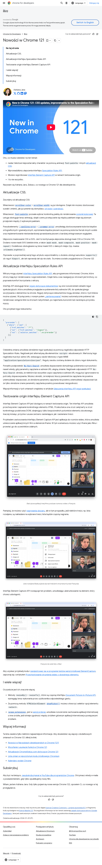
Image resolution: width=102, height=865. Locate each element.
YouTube (72, 835)
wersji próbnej (39, 712)
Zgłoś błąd (7, 831)
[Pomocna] (93, 34)
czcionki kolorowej (84, 214)
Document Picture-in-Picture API (81, 695)
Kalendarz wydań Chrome (19, 761)
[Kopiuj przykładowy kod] (97, 317)
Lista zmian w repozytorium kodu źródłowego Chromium (33, 756)
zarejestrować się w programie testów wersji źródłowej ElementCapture (63, 671)
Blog (5, 10)
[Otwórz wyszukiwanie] (61, 2)
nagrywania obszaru (35, 511)
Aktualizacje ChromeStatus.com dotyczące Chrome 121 (33, 752)
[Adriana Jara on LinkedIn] (22, 94)
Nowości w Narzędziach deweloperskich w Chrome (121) (33, 743)
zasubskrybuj (28, 775)
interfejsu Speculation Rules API (37, 273)
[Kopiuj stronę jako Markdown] (55, 40)
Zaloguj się (94, 3)
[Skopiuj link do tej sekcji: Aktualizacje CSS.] (28, 192)
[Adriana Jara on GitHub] (18, 94)
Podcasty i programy (44, 843)
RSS (70, 843)
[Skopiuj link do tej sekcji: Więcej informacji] (28, 726)
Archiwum (40, 839)
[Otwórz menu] (3, 3)
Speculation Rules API (52, 170)
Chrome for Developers (12, 34)
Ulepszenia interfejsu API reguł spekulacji (72, 389)
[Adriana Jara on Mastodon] (25, 94)
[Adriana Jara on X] (15, 94)
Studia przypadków (43, 835)
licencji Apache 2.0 (26, 811)
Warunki (6, 853)
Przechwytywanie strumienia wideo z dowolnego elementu (52, 675)
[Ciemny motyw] (93, 317)
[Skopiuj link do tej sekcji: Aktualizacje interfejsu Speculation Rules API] (65, 266)
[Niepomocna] (97, 34)
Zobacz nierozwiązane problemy (16, 835)
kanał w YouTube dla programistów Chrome (54, 775)
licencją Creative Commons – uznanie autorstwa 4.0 (66, 808)
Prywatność (16, 853)
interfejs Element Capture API (41, 175)
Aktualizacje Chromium (45, 831)
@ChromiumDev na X (77, 831)
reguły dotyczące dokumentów (43, 286)
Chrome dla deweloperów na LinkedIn (84, 839)
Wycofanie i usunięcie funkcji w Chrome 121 (27, 747)
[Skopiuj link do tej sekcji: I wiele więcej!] (24, 682)
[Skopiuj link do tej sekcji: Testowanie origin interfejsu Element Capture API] (71, 396)
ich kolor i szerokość (54, 209)
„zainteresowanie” (53, 296)
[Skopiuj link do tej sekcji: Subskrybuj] (20, 768)
